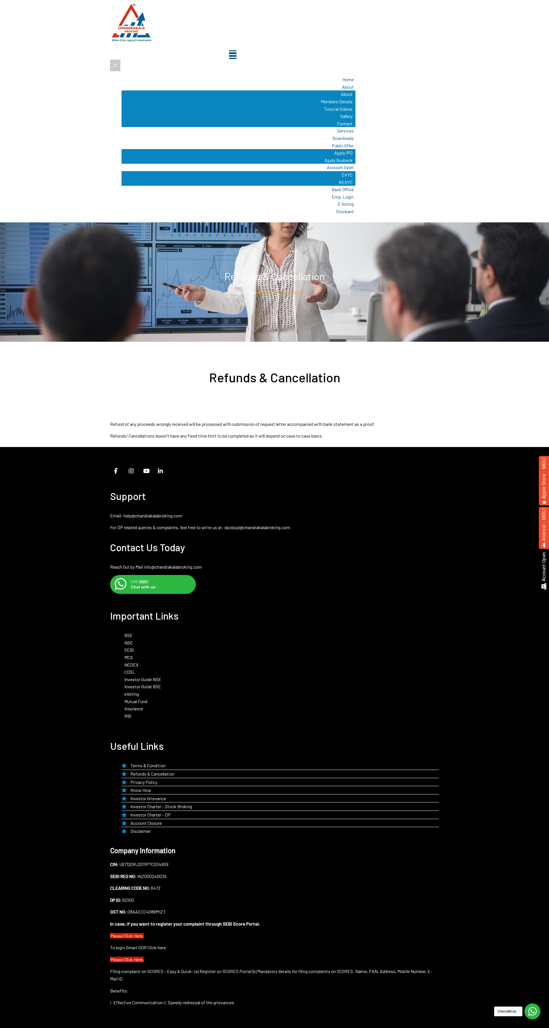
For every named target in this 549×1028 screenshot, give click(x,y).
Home (250, 292)
